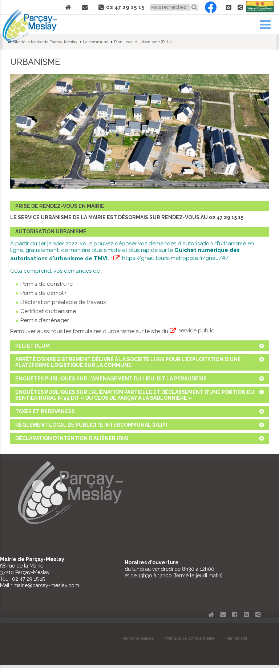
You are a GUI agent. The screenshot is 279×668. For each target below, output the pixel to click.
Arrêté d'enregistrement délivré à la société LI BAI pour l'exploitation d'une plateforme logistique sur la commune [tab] (128, 362)
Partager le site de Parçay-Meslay (240, 7)
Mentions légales (137, 638)
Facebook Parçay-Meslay (211, 7)
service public (196, 330)
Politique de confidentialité (189, 638)
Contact (85, 7)
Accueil (68, 7)
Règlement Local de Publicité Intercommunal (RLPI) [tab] (91, 425)
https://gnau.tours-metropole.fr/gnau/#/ (175, 258)
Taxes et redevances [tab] (45, 411)
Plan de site (236, 638)
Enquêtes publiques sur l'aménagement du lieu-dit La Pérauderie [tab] (111, 379)
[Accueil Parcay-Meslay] (30, 40)
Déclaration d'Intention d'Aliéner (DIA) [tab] (71, 438)
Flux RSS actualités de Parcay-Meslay (228, 7)
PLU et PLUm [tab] (32, 346)
